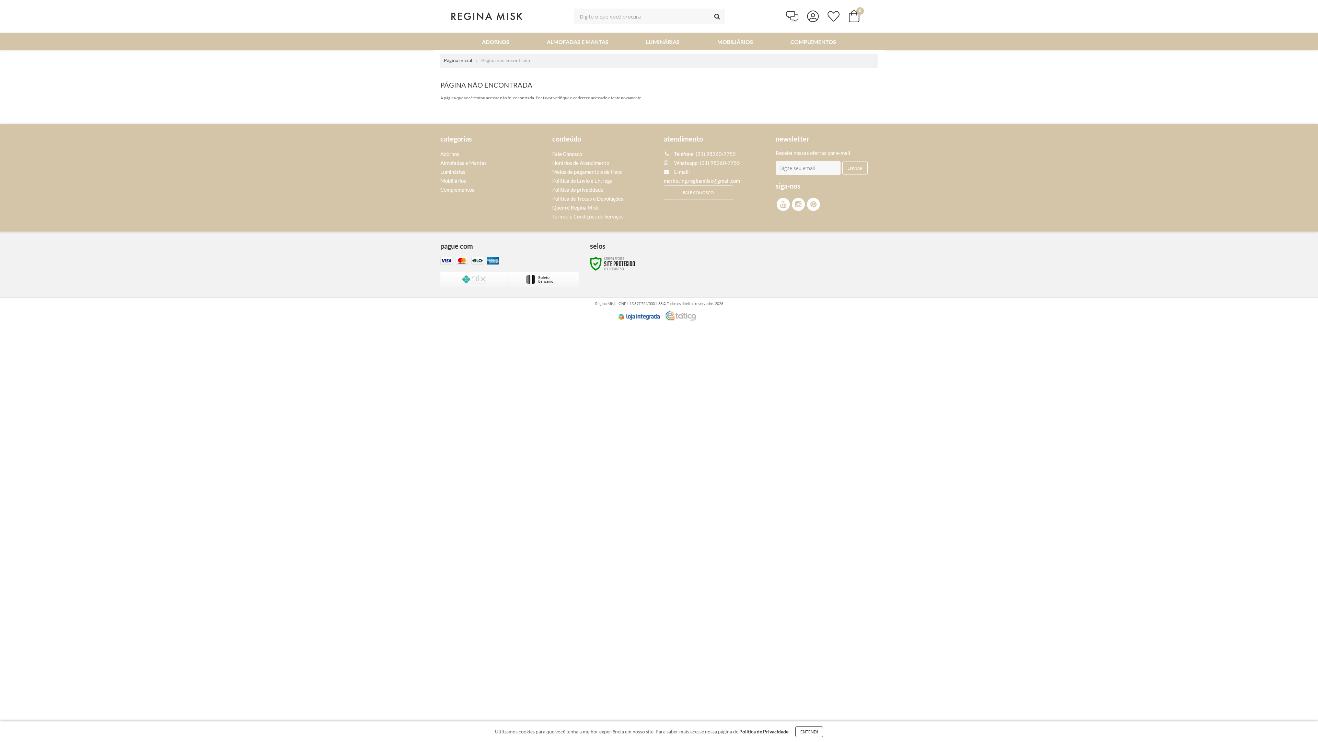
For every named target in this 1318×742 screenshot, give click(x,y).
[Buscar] (717, 16)
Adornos (449, 154)
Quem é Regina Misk (575, 207)
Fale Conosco (567, 154)
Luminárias (452, 172)
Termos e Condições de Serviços (588, 216)
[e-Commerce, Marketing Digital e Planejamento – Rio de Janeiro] (680, 316)
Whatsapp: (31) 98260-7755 (706, 163)
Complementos (457, 190)
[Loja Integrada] (639, 317)
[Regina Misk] (486, 16)
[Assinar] (855, 168)
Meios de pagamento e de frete (587, 172)
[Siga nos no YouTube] (783, 204)
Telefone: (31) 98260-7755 (704, 154)
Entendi (809, 732)
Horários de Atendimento (580, 163)
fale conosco (698, 192)
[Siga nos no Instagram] (798, 204)
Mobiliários (453, 181)
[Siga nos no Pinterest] (813, 204)
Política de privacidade (577, 190)
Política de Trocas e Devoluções (587, 198)
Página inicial (458, 60)
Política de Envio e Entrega (582, 181)
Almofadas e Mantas (463, 163)
